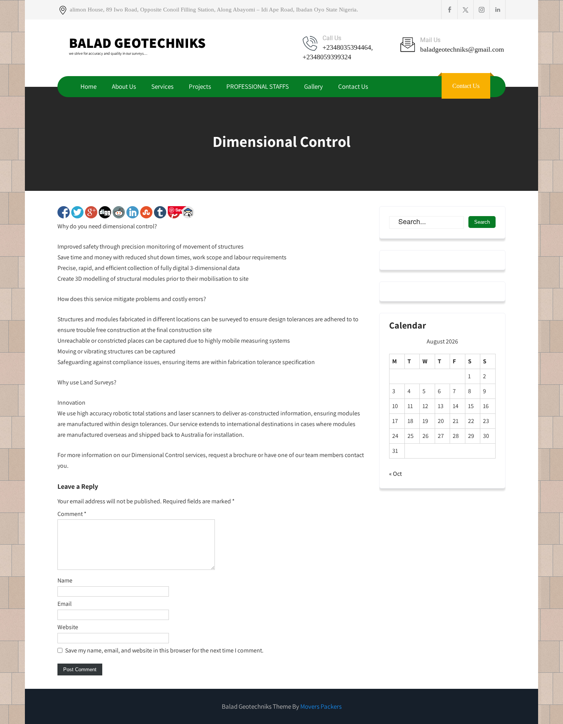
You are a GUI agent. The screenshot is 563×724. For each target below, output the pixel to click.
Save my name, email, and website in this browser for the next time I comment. (164, 650)
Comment (72, 514)
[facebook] (449, 9)
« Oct (395, 474)
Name (64, 580)
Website (67, 627)
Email (64, 604)
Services (162, 86)
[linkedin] (497, 9)
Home (88, 86)
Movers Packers (321, 706)
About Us (124, 86)
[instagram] (481, 9)
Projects (200, 86)
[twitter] (465, 9)
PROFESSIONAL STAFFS (257, 86)
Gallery (313, 86)
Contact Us (353, 86)
